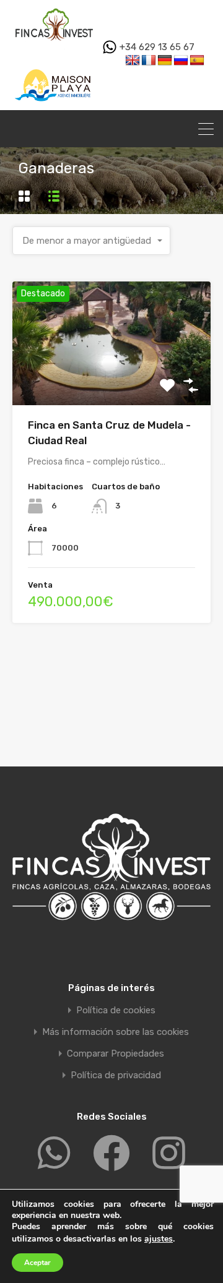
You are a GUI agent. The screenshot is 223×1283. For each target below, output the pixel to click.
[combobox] (91, 240)
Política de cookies (115, 1010)
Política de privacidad (116, 1075)
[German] (164, 60)
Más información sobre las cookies (115, 1032)
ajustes (158, 1239)
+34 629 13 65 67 (156, 47)
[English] (132, 60)
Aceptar (37, 1263)
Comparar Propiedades (115, 1053)
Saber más (111, 380)
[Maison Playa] (54, 104)
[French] (148, 60)
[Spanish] (197, 60)
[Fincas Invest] (54, 43)
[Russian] (180, 60)
